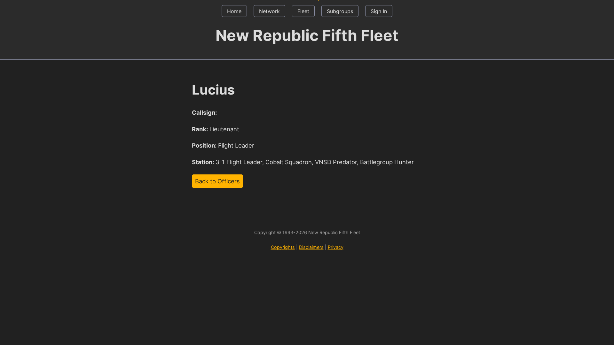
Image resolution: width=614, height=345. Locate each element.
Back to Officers (217, 181)
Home (234, 11)
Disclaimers (311, 247)
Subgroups (340, 11)
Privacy (335, 247)
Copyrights (283, 247)
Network (269, 11)
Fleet (303, 11)
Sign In (379, 11)
